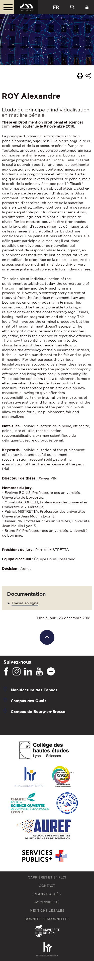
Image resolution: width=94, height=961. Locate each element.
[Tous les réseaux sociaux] (51, 671)
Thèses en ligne (25, 603)
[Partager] (88, 76)
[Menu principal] (7, 7)
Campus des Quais (28, 701)
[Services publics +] (44, 856)
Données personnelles (47, 918)
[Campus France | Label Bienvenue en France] (67, 803)
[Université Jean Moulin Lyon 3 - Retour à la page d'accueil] (26, 7)
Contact (47, 885)
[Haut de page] (47, 637)
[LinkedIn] (28, 671)
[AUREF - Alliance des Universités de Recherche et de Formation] (44, 830)
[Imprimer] (80, 76)
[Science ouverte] (29, 803)
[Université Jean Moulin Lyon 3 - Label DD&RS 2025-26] (63, 777)
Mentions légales (47, 910)
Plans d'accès (47, 894)
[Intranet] (87, 7)
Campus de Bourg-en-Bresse (38, 711)
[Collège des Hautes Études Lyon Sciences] (44, 750)
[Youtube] (39, 671)
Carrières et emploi (47, 877)
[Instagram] (17, 671)
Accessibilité (47, 902)
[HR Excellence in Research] (29, 777)
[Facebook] (6, 671)
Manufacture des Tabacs (34, 690)
